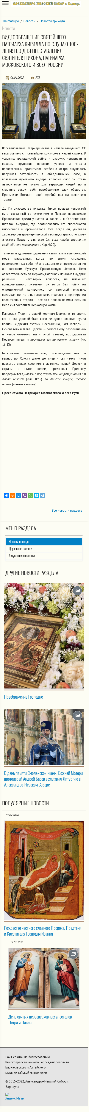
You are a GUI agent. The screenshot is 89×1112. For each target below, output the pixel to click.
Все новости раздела (67, 510)
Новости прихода (52, 21)
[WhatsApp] (30, 495)
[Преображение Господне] (44, 636)
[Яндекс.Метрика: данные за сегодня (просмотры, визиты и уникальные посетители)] (14, 1096)
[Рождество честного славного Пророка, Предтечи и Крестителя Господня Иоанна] (44, 870)
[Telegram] (42, 495)
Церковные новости (20, 549)
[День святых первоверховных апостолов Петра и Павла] (44, 978)
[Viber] (24, 495)
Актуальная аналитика (22, 556)
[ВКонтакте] (6, 495)
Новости (29, 21)
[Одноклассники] (12, 495)
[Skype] (36, 495)
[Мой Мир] (18, 495)
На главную (11, 21)
